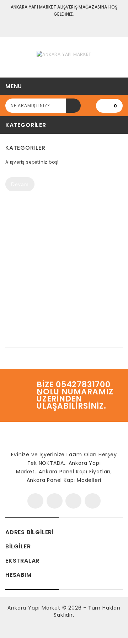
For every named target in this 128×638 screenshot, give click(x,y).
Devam (20, 184)
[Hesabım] (64, 27)
